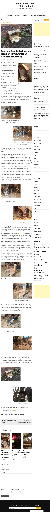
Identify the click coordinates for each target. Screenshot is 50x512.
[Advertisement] (42, 29)
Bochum (36, 278)
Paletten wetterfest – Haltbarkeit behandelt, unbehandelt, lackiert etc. (40, 92)
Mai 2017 (36, 135)
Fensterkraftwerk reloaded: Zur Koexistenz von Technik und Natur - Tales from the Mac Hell (41, 88)
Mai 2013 (36, 219)
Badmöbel (38, 259)
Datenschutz (9, 15)
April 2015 (36, 190)
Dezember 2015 (37, 170)
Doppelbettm (38, 270)
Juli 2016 (36, 152)
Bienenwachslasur (41, 247)
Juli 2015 (36, 181)
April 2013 (36, 222)
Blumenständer (40, 244)
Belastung (37, 241)
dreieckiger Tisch (41, 275)
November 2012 (37, 231)
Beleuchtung (39, 256)
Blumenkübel (39, 268)
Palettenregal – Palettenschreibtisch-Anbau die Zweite (41, 62)
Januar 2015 (37, 196)
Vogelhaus (21, 414)
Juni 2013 (36, 216)
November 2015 (37, 173)
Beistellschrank (38, 282)
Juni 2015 (36, 184)
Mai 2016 (36, 158)
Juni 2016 (36, 155)
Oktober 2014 (37, 205)
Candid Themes (36, 505)
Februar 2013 (37, 225)
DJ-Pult (45, 262)
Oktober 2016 (37, 146)
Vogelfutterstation (14, 414)
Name (2, 489)
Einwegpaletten (6, 414)
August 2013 (37, 214)
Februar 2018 (37, 132)
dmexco (36, 254)
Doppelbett (38, 262)
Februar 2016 (37, 164)
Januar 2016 (37, 167)
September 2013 (38, 211)
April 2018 (36, 129)
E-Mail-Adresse (15, 489)
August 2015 (37, 178)
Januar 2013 (37, 228)
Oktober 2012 (37, 234)
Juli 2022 (36, 126)
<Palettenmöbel (41, 278)
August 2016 (37, 149)
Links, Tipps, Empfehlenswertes (38, 15)
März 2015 (36, 193)
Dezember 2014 (37, 199)
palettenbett (3, 59)
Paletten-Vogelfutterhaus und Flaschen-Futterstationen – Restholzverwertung (41, 68)
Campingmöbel (40, 252)
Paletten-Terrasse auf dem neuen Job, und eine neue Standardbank (5, 454)
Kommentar (4, 472)
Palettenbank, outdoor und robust (27, 452)
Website (24, 489)
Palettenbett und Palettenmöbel (25, 5)
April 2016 (36, 161)
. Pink (35, 249)
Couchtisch (38, 265)
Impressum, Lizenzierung (21, 15)
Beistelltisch (39, 273)
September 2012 (38, 237)
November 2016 (37, 143)
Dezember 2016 (37, 140)
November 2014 (37, 202)
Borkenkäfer (37, 280)
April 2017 (36, 137)
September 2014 (38, 208)
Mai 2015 (36, 187)
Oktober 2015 (37, 176)
